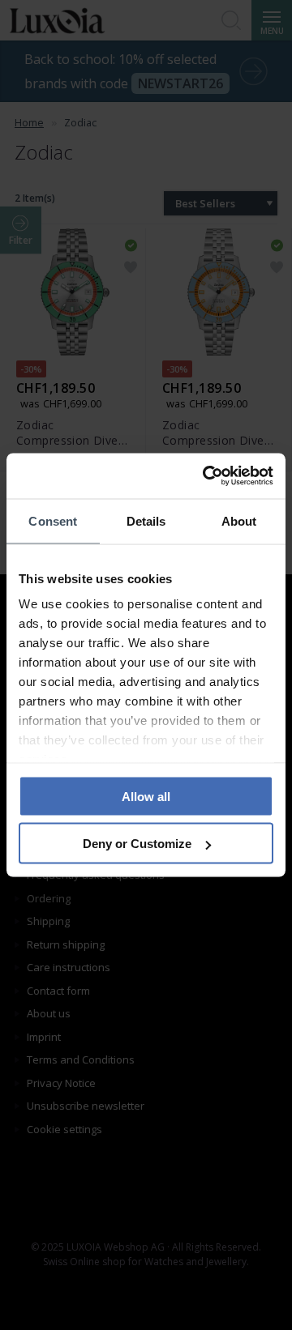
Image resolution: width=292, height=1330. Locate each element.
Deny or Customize (137, 843)
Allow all (146, 796)
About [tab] (239, 520)
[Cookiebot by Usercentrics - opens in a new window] (206, 476)
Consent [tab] (52, 520)
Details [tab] (146, 520)
